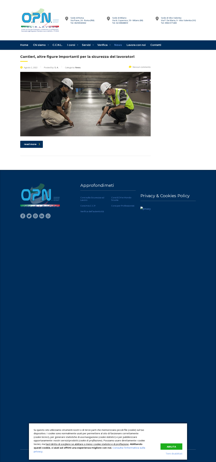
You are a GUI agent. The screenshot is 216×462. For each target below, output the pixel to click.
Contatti (155, 45)
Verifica (102, 45)
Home (24, 45)
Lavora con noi (136, 45)
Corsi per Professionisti (122, 205)
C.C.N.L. (57, 45)
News (118, 45)
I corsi (71, 45)
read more (30, 144)
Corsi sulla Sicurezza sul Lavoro (92, 198)
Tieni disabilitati (174, 453)
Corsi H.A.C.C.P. (88, 205)
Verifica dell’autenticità (92, 211)
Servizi (86, 45)
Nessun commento (142, 67)
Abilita (171, 446)
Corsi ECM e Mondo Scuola (121, 198)
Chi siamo (39, 45)
